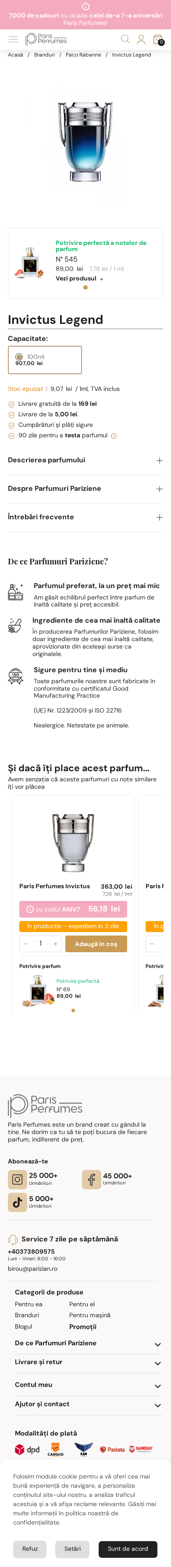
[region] (86, 136)
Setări (72, 1549)
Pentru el (82, 1304)
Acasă (15, 55)
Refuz (30, 1549)
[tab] (85, 287)
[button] (86, 461)
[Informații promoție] (29, 910)
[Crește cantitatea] (55, 944)
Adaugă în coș (96, 945)
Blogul (23, 1327)
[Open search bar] (125, 39)
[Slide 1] (73, 1011)
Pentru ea (29, 1304)
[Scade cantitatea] (25, 944)
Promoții (82, 1327)
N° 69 (63, 990)
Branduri (44, 55)
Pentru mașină (89, 1315)
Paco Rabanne (83, 55)
